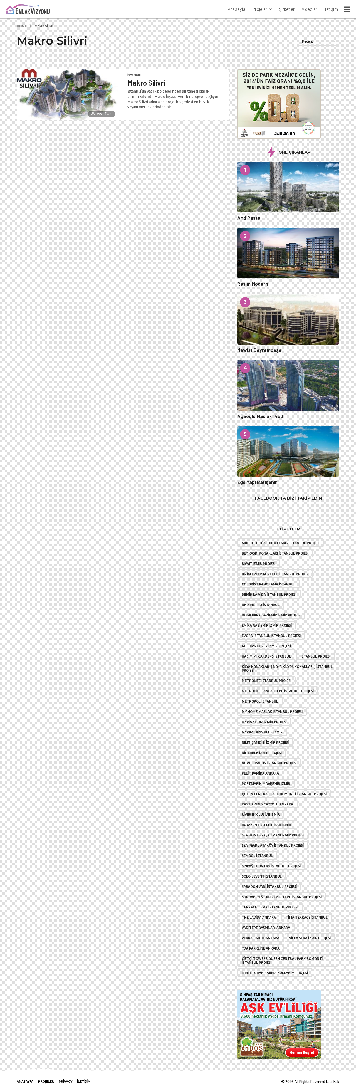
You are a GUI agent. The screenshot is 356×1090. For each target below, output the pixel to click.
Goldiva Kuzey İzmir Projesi (266, 646)
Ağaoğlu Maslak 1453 (260, 416)
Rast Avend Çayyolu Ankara (267, 804)
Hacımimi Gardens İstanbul (266, 656)
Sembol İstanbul (257, 855)
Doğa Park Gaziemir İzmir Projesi (271, 615)
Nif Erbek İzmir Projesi (262, 752)
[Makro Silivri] (67, 94)
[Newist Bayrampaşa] (288, 319)
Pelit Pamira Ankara (260, 773)
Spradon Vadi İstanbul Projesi (269, 886)
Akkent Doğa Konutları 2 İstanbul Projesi (280, 543)
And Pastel (249, 218)
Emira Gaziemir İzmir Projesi (267, 625)
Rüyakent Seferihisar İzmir (266, 824)
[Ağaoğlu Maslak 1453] (288, 385)
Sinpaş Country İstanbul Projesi (271, 866)
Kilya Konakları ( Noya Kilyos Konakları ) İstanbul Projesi (287, 668)
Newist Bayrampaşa (259, 350)
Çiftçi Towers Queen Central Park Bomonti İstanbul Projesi (282, 960)
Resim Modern (252, 284)
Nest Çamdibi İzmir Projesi (265, 742)
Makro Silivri (146, 82)
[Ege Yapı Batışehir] (288, 451)
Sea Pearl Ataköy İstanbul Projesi (273, 845)
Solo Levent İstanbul (262, 876)
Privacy (65, 1081)
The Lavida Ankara (259, 917)
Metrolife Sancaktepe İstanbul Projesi (278, 691)
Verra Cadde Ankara (260, 938)
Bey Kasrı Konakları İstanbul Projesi (275, 553)
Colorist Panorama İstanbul (268, 584)
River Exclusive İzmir (261, 814)
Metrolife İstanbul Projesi (266, 680)
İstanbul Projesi (315, 656)
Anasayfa (237, 9)
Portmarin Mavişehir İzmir (266, 783)
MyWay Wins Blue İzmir (262, 732)
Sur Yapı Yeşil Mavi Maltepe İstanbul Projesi (282, 896)
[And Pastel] (288, 187)
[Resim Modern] (288, 253)
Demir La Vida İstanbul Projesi (269, 594)
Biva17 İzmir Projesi (258, 563)
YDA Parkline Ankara (261, 948)
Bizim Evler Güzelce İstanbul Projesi (275, 574)
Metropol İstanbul (260, 701)
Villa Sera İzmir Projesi (310, 938)
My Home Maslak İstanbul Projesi (272, 711)
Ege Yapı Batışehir (257, 482)
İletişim (331, 9)
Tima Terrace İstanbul (307, 917)
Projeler (260, 9)
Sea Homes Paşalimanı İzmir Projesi (273, 835)
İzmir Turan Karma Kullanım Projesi (275, 972)
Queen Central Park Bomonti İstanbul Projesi (284, 794)
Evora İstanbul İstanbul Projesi (271, 635)
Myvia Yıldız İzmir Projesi (264, 722)
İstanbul (134, 75)
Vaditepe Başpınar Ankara (266, 927)
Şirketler (287, 9)
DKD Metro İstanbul (261, 604)
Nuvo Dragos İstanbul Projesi (269, 763)
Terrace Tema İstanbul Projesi (270, 907)
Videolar (309, 9)
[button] (346, 9)
